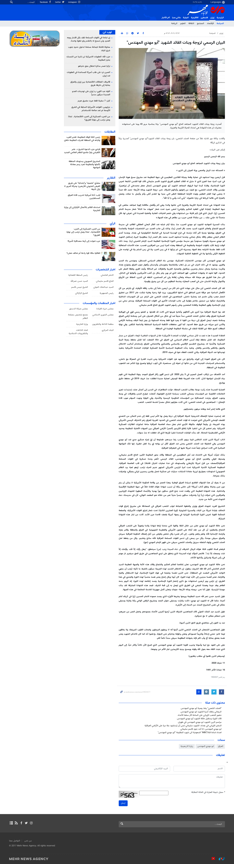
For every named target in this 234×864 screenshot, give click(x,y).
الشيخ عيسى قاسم (79, 287)
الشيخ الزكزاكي (81, 293)
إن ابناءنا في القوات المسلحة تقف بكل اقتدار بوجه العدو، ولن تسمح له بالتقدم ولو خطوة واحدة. (88, 39)
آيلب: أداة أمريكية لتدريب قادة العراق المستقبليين (84, 197)
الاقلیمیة (194, 17)
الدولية (186, 17)
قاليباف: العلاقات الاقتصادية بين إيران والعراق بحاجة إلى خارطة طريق (90, 83)
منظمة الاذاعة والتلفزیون (103, 324)
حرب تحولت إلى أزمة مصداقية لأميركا (84, 241)
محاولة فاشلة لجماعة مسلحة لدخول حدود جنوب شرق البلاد (89, 48)
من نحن (28, 841)
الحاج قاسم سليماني (105, 281)
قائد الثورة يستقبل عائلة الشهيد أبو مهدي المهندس (199, 718)
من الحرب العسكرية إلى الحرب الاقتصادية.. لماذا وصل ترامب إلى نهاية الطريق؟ (89, 118)
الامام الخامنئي (107, 275)
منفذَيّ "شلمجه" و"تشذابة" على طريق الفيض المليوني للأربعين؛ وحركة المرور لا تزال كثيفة (82, 186)
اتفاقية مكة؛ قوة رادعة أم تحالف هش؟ (83, 253)
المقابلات (109, 132)
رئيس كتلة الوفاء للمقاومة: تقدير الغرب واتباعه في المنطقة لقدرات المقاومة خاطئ (82, 139)
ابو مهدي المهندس (205, 746)
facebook (44, 2)
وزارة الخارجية (82, 324)
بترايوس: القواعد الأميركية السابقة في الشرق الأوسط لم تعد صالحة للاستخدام (90, 109)
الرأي (112, 223)
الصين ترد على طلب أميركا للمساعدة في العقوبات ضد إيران (88, 74)
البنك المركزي (108, 330)
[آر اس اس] (16, 823)
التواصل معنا (14, 841)
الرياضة (174, 23)
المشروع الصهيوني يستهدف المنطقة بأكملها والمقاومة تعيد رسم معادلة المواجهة (84, 164)
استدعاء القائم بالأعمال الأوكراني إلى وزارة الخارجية (82, 209)
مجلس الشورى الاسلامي (103, 315)
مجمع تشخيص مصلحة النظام (78, 316)
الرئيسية (220, 17)
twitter (58, 2)
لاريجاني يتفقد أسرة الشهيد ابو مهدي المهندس (201, 712)
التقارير (111, 178)
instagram (72, 2)
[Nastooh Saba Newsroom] (220, 858)
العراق (220, 746)
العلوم (183, 23)
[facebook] (21, 823)
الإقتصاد (210, 23)
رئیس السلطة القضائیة (78, 275)
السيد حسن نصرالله (79, 281)
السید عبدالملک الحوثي (103, 287)
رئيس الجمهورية (107, 293)
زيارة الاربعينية (187, 746)
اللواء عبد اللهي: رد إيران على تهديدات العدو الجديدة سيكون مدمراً (91, 93)
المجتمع (200, 23)
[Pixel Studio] (211, 858)
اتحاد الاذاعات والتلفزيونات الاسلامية (78, 332)
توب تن (107, 32)
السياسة (220, 23)
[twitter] (26, 823)
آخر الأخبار (166, 17)
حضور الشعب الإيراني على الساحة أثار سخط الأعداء (199, 715)
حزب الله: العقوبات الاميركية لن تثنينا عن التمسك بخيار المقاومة (88, 58)
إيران (212, 17)
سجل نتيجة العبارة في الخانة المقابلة (208, 792)
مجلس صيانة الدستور (78, 309)
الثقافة (191, 23)
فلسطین (204, 17)
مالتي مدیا (176, 17)
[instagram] (31, 823)
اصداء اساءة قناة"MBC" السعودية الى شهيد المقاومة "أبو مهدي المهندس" (189, 732)
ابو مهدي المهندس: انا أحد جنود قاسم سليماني (200, 729)
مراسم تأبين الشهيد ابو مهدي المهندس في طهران (199, 722)
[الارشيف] (11, 823)
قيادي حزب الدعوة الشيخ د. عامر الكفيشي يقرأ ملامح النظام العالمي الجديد (82, 151)
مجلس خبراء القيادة (105, 309)
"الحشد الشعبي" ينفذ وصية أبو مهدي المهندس (201, 708)
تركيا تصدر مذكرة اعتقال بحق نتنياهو (94, 66)
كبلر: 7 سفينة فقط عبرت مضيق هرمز (94, 101)
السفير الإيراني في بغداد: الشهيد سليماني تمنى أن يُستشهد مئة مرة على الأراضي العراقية (183, 725)
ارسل (123, 803)
